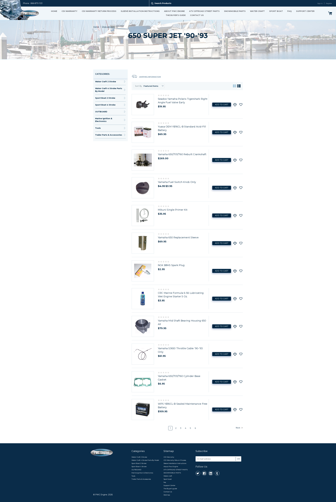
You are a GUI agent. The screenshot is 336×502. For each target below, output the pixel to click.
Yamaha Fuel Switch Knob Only (177, 182)
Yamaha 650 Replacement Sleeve (178, 237)
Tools (98, 128)
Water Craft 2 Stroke (105, 81)
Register (329, 3)
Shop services (108, 27)
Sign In (320, 3)
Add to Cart (221, 104)
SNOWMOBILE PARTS (235, 11)
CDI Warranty (69, 11)
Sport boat (276, 11)
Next (238, 427)
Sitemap (167, 495)
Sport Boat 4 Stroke (105, 105)
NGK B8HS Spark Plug (171, 265)
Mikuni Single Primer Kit (173, 209)
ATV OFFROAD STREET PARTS (204, 11)
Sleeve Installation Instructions (140, 11)
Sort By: (138, 86)
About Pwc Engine (174, 11)
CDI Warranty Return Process (99, 11)
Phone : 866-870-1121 (33, 3)
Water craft (257, 11)
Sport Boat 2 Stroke (105, 98)
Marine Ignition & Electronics (103, 119)
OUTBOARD (101, 111)
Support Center (305, 11)
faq (289, 11)
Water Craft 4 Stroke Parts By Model (108, 89)
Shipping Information (150, 77)
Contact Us (197, 15)
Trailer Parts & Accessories (108, 135)
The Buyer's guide (176, 15)
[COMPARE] (235, 105)
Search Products (162, 3)
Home (54, 11)
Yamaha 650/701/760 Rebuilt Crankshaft (182, 154)
